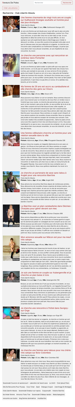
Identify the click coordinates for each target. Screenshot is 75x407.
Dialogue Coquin (47, 387)
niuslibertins (42, 398)
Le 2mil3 (52, 383)
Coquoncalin (46, 391)
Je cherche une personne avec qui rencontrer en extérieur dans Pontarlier (44, 56)
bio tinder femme (9, 394)
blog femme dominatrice (27, 398)
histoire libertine (58, 391)
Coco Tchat (30, 387)
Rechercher (67, 3)
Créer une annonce (11, 8)
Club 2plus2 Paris (63, 383)
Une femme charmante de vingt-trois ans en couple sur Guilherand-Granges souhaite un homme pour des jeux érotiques (46, 20)
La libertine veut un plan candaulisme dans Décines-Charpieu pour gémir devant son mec (46, 207)
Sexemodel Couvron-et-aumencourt (15, 383)
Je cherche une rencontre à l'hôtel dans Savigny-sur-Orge (45, 309)
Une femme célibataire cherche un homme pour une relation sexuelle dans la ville (46, 134)
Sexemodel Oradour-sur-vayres (30, 391)
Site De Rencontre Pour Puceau (14, 387)
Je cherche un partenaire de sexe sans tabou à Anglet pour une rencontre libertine (43, 174)
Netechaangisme (59, 394)
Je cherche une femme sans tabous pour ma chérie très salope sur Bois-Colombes (46, 351)
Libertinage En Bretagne (63, 387)
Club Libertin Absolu (10, 391)
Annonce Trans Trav (23, 394)
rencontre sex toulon (10, 398)
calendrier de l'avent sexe (39, 383)
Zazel (38, 387)
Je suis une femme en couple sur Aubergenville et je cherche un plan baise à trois (46, 273)
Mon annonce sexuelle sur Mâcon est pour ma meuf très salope (46, 238)
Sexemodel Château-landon (41, 394)
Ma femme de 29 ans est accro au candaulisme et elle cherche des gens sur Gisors (45, 87)
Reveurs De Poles (10, 2)
